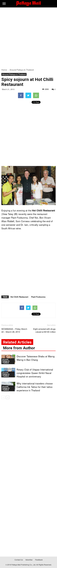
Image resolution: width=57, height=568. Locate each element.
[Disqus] (28, 440)
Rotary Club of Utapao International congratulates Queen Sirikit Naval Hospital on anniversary (35, 373)
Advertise (29, 560)
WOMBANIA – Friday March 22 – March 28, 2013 (14, 330)
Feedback (39, 560)
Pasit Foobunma (38, 296)
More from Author (19, 348)
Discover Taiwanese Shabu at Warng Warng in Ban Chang (36, 358)
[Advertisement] (28, 37)
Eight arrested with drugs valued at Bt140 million (44, 330)
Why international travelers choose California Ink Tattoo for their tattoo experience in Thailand (35, 387)
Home (4, 69)
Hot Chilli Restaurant (19, 296)
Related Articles (17, 342)
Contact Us (19, 560)
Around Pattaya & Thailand (14, 74)
